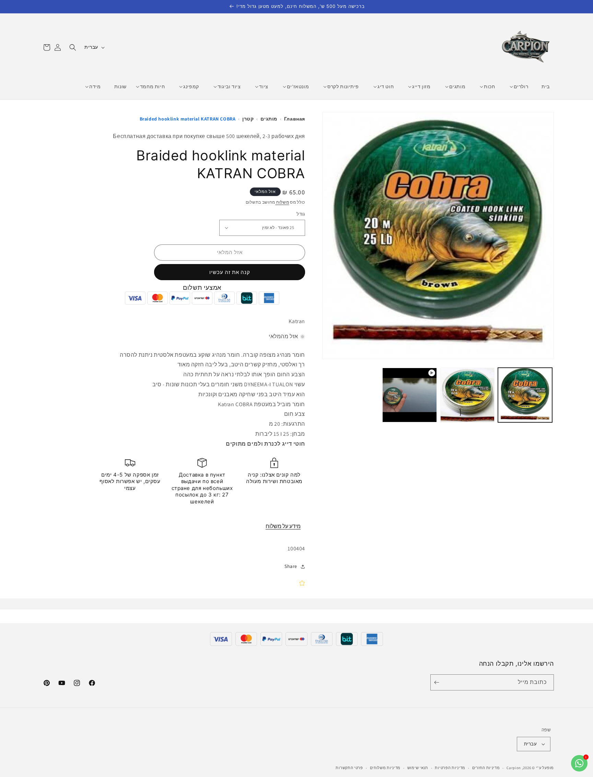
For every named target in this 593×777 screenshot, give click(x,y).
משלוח (282, 202)
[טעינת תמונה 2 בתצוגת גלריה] (467, 395)
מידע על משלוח (283, 526)
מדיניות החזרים (486, 767)
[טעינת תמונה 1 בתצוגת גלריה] (525, 395)
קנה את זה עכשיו (229, 272)
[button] (521, 86)
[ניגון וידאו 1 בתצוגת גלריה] (409, 395)
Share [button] (290, 566)
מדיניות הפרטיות (450, 767)
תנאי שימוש (417, 767)
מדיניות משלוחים (385, 767)
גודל (300, 214)
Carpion (514, 767)
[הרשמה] (437, 682)
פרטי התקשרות (349, 767)
